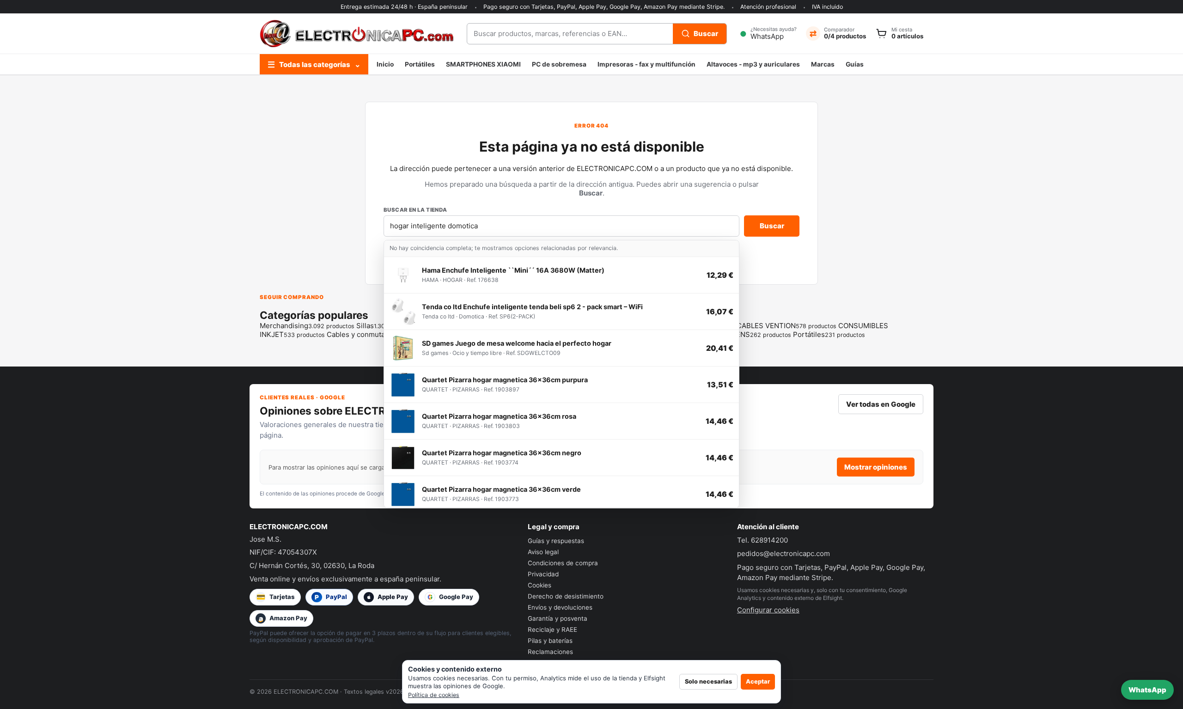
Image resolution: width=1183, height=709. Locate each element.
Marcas (823, 64)
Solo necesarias (708, 681)
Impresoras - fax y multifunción (646, 64)
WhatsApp (1147, 689)
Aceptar (758, 681)
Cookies (539, 585)
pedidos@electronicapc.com (783, 553)
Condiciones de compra (563, 563)
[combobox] (570, 34)
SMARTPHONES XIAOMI (483, 64)
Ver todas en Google (880, 404)
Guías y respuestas (556, 540)
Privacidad (543, 574)
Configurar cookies (768, 609)
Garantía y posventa (557, 618)
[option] (561, 275)
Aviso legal (543, 552)
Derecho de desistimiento (566, 596)
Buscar (772, 225)
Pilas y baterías (550, 640)
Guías (855, 64)
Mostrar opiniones (875, 467)
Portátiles (420, 64)
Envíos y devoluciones (560, 607)
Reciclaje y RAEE (552, 629)
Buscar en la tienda (415, 210)
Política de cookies (433, 694)
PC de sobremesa (559, 64)
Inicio (385, 64)
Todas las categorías (314, 64)
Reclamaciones (550, 651)
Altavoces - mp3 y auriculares (753, 64)
